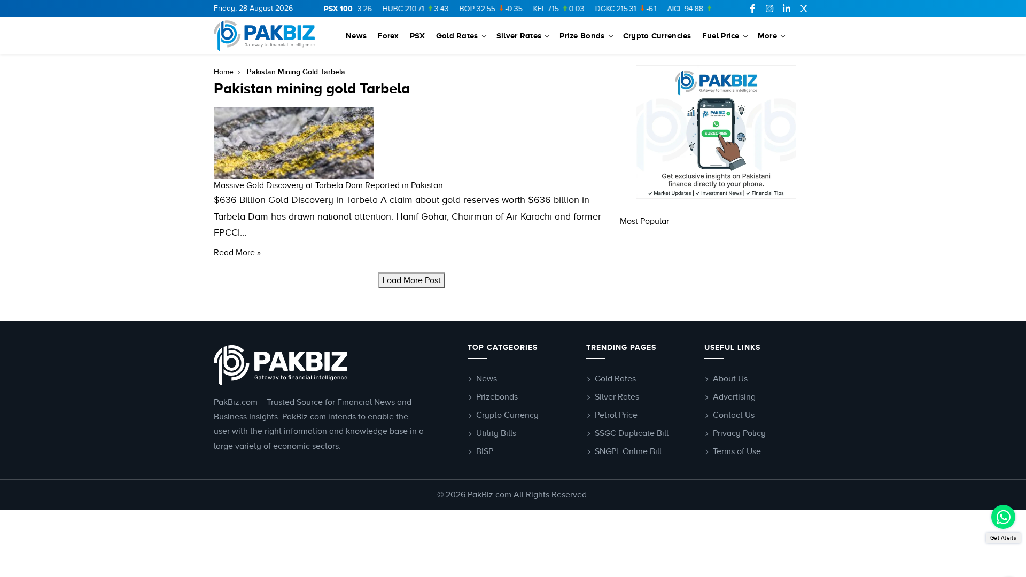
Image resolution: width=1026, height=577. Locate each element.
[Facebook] (752, 8)
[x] (803, 8)
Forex (388, 35)
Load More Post (412, 280)
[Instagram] (769, 8)
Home (224, 72)
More (767, 35)
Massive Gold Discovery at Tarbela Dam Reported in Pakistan (328, 185)
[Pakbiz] (266, 36)
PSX (417, 35)
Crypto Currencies (657, 35)
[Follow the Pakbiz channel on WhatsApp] (1003, 517)
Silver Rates (519, 35)
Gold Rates (457, 35)
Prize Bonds (581, 35)
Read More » (237, 253)
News (356, 35)
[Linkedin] (786, 8)
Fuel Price (721, 35)
